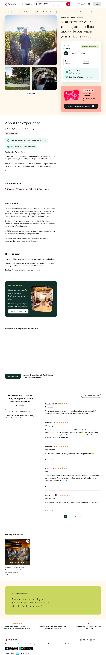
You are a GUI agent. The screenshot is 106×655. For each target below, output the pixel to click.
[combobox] (52, 4)
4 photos (29, 93)
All (66, 53)
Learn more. (90, 77)
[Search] (69, 4)
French (74, 53)
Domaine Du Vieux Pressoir (72, 17)
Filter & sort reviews (88, 397)
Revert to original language (20, 413)
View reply (49, 461)
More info (78, 73)
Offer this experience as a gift (80, 107)
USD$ (83, 4)
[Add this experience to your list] (99, 17)
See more (9, 172)
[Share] (94, 17)
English (83, 53)
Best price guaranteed (89, 46)
